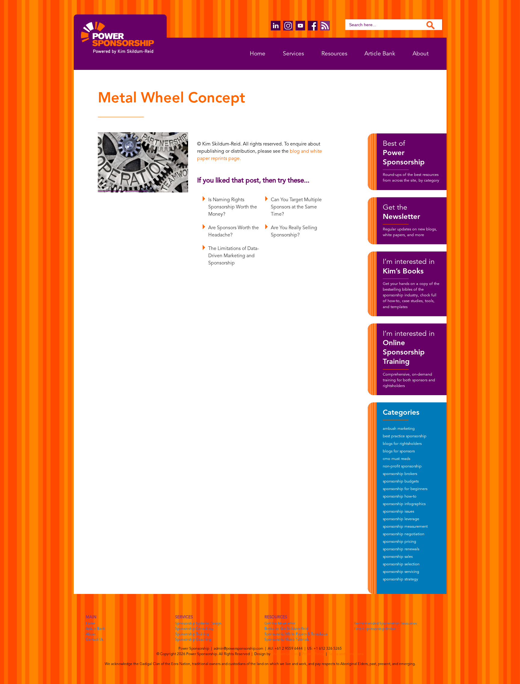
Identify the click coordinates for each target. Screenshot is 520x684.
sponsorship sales (398, 557)
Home (257, 54)
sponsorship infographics (404, 504)
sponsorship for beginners (405, 489)
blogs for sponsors (399, 451)
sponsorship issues (398, 512)
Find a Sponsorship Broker (375, 629)
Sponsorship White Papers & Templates (296, 634)
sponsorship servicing (401, 572)
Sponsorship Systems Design (198, 624)
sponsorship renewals (401, 549)
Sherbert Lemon (284, 654)
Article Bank (379, 54)
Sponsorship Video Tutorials (287, 640)
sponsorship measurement (405, 527)
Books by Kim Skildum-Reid (286, 629)
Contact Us (94, 640)
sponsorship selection (401, 564)
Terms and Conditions (346, 654)
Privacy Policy (313, 654)
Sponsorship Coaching (193, 640)
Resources (334, 54)
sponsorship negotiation (403, 534)
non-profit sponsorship (402, 466)
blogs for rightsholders (402, 444)
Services (293, 54)
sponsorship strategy (400, 579)
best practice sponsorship (404, 436)
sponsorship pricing (399, 542)
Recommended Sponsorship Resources (385, 624)
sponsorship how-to (399, 496)
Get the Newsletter (280, 624)
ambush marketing (399, 429)
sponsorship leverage (401, 519)
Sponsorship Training (192, 634)
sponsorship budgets (401, 481)
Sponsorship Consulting (194, 629)
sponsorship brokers (400, 474)
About (421, 54)
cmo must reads (396, 459)
